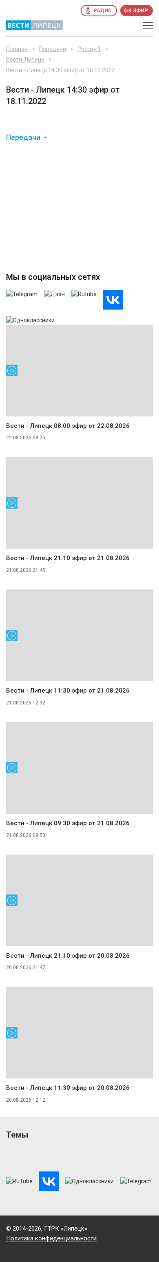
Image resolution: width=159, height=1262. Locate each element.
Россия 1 (89, 49)
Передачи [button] (23, 137)
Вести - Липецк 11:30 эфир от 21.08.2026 (68, 690)
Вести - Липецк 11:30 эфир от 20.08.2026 (68, 1088)
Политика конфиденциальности (51, 1238)
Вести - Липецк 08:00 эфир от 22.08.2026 (68, 426)
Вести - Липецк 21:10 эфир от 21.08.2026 (68, 558)
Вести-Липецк (25, 59)
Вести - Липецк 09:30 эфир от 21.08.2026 (68, 823)
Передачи (52, 49)
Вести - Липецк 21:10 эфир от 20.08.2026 (68, 955)
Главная (17, 49)
